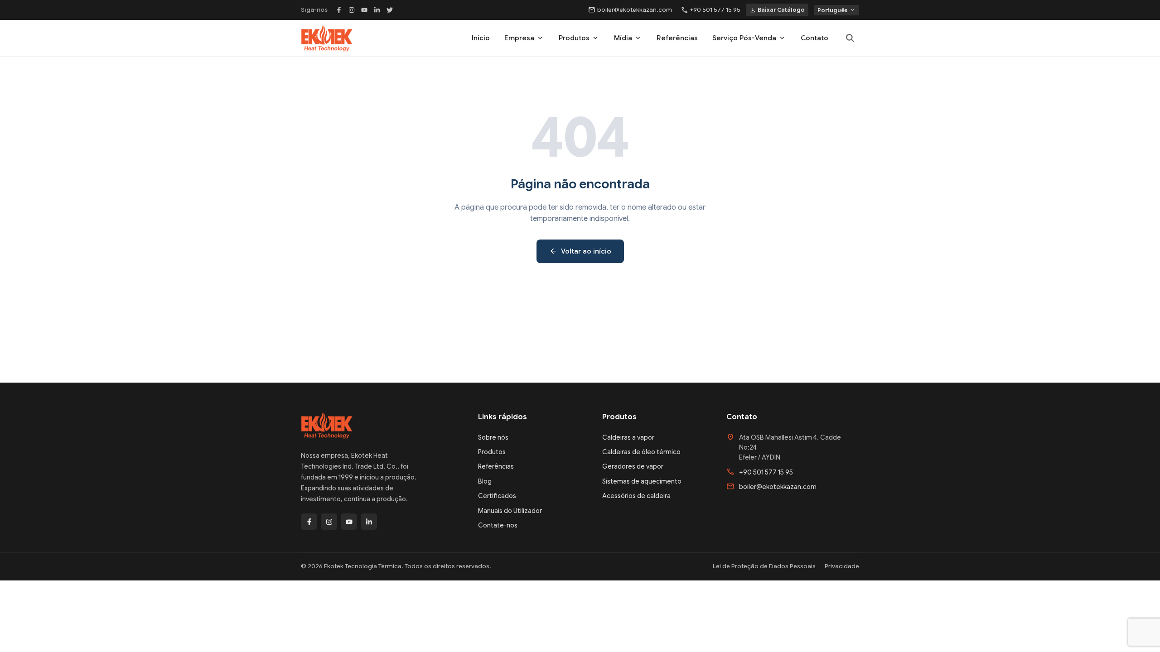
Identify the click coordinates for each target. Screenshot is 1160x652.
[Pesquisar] (850, 38)
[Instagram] (352, 10)
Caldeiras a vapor (628, 437)
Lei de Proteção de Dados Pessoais (764, 566)
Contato (814, 38)
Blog (485, 481)
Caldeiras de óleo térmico (641, 452)
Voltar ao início (580, 251)
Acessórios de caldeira (636, 496)
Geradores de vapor (632, 466)
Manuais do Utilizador (510, 511)
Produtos (579, 38)
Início (481, 38)
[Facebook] (339, 10)
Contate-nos (497, 525)
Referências (677, 38)
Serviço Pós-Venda (749, 38)
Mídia (628, 38)
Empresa (524, 38)
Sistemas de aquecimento (642, 481)
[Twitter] (390, 10)
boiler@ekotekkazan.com (630, 9)
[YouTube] (364, 10)
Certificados (497, 496)
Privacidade (842, 566)
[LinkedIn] (377, 10)
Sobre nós (493, 437)
